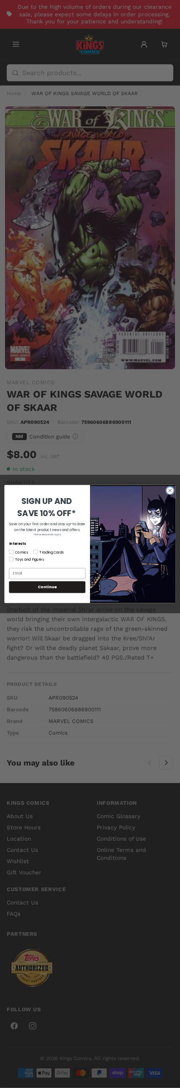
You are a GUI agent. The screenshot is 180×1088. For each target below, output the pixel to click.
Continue (47, 586)
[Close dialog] (170, 490)
